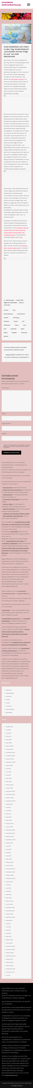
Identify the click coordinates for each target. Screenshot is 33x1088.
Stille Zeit (6, 336)
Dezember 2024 (10, 791)
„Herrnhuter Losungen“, (17, 79)
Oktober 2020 (10, 953)
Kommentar (6, 388)
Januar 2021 (9, 943)
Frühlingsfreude (7, 495)
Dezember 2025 (10, 752)
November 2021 (10, 911)
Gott (23, 321)
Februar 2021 (9, 940)
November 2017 (10, 972)
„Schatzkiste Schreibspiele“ (9, 543)
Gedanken (6, 321)
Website (4, 433)
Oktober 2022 (10, 875)
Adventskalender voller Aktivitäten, (13, 516)
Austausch (9, 696)
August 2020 (9, 959)
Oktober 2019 (9, 965)
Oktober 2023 (10, 836)
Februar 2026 (9, 746)
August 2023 (9, 843)
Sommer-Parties (8, 504)
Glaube (16, 321)
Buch (14, 310)
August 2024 (9, 804)
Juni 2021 (8, 927)
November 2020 (10, 949)
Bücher (8, 699)
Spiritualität (13, 302)
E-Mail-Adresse (7, 423)
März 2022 (9, 898)
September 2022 (10, 878)
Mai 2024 (8, 814)
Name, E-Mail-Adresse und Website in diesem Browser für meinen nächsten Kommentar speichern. (17, 446)
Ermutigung (16, 317)
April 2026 (8, 739)
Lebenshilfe (13, 329)
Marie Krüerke (10, 300)
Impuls (16, 325)
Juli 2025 (8, 768)
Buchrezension (21, 314)
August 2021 (9, 920)
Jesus (24, 325)
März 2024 (9, 820)
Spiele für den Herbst (9, 509)
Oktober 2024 (10, 798)
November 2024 (10, 794)
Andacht (6, 310)
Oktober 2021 (9, 914)
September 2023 (10, 840)
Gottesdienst (7, 325)
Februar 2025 (9, 785)
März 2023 (9, 859)
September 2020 (10, 956)
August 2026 (9, 726)
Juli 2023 (8, 846)
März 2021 (8, 936)
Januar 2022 (9, 904)
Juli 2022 (8, 885)
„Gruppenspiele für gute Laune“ (15, 541)
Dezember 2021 (10, 907)
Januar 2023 (9, 865)
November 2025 (10, 756)
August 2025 (9, 765)
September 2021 (10, 917)
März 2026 (9, 743)
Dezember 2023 (10, 830)
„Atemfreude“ (14, 531)
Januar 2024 (9, 827)
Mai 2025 (8, 775)
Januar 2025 (9, 788)
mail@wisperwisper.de (11, 1075)
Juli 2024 (8, 807)
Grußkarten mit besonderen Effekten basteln (16, 514)
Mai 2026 (8, 736)
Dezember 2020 (10, 946)
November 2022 (10, 872)
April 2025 (8, 778)
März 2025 (9, 781)
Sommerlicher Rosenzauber (11, 499)
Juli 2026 (8, 730)
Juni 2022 (8, 888)
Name (4, 413)
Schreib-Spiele (10, 709)
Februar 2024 (9, 823)
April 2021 (8, 933)
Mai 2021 (8, 930)
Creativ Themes (17, 1085)
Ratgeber (14, 332)
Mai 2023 (8, 852)
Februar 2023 (9, 862)
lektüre (22, 329)
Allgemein (7, 302)
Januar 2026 (9, 749)
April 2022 (8, 894)
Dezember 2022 (10, 869)
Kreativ (8, 703)
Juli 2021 (8, 923)
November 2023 (10, 833)
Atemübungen (10, 693)
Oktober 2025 (10, 759)
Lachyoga (8, 706)
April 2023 (8, 856)
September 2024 (10, 801)
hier (21, 237)
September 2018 (10, 969)
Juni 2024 (8, 810)
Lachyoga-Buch (7, 487)
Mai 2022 (8, 891)
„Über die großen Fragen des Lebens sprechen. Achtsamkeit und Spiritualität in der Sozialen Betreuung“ (15, 550)
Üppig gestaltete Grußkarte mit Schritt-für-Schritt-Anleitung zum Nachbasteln (16, 356)
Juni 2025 (8, 772)
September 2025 (10, 762)
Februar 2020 (9, 962)
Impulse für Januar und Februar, (12, 490)
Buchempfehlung (8, 314)
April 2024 (9, 817)
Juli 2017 (8, 975)
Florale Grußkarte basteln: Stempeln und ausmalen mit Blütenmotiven (15, 349)
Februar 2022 (9, 901)
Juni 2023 (8, 849)
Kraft (5, 329)
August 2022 (9, 882)
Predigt (5, 332)
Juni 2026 (8, 733)
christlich (6, 317)
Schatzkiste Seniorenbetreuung (11, 3)
